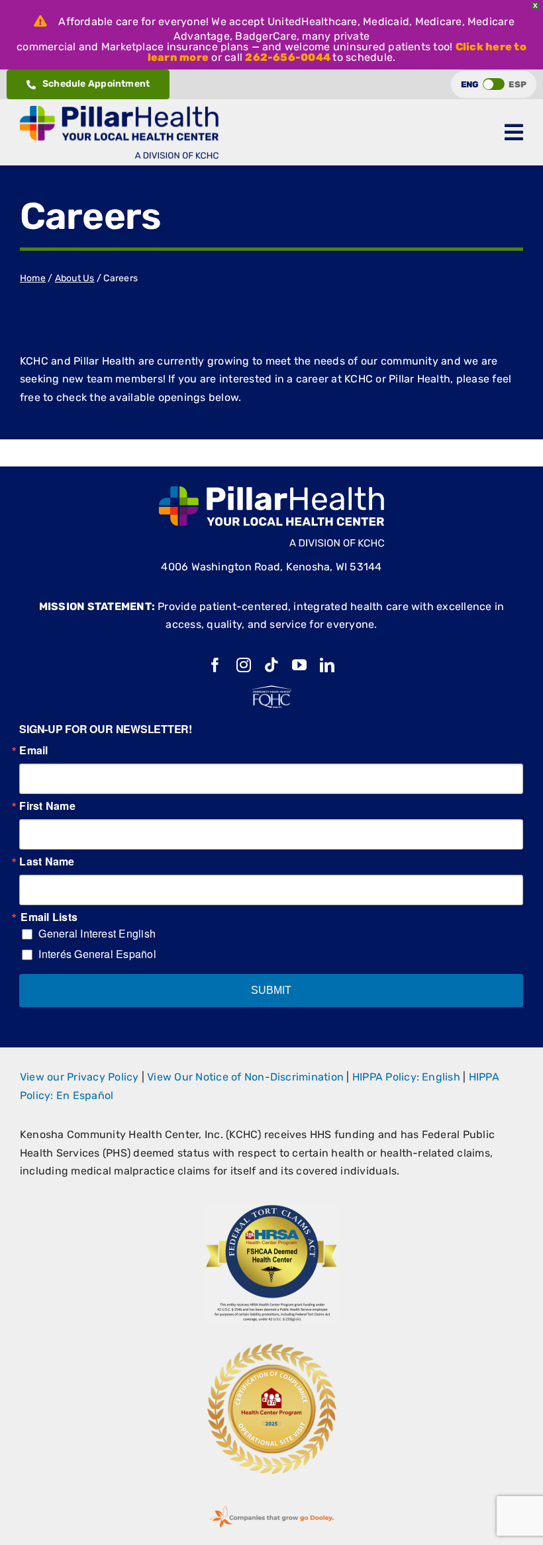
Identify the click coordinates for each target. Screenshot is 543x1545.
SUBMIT (271, 990)
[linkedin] (327, 665)
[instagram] (243, 665)
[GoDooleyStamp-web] (271, 1506)
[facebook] (215, 665)
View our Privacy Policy (79, 1077)
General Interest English (97, 933)
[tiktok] (271, 665)
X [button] (535, 5)
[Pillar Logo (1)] (119, 111)
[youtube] (299, 665)
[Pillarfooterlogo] (271, 491)
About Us (75, 278)
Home (33, 278)
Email (33, 750)
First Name (47, 806)
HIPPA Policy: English (406, 1077)
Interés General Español (97, 953)
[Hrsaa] (271, 1209)
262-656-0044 (287, 57)
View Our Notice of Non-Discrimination (245, 1077)
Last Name (46, 861)
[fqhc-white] (271, 690)
